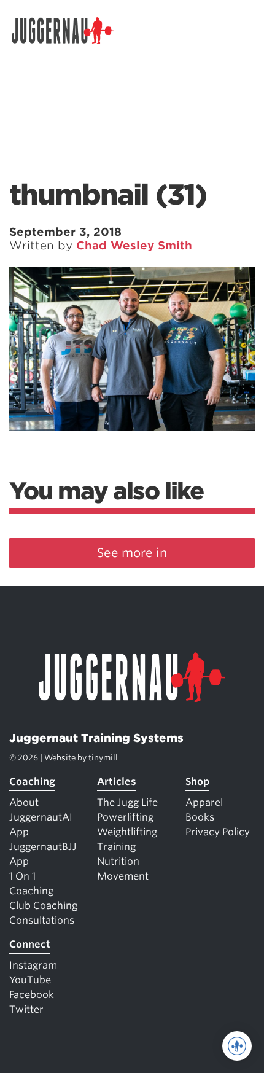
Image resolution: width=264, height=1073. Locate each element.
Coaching (32, 781)
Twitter (26, 1009)
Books (199, 817)
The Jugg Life (127, 802)
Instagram (33, 965)
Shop (197, 781)
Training (116, 847)
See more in (132, 552)
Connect (29, 944)
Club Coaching (43, 905)
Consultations (41, 920)
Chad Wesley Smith (134, 245)
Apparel (204, 802)
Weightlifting (127, 832)
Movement (123, 876)
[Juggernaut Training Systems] (68, 30)
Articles (116, 781)
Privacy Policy (217, 832)
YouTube (30, 980)
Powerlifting (125, 817)
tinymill (103, 757)
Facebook (31, 995)
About (24, 802)
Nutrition (118, 861)
